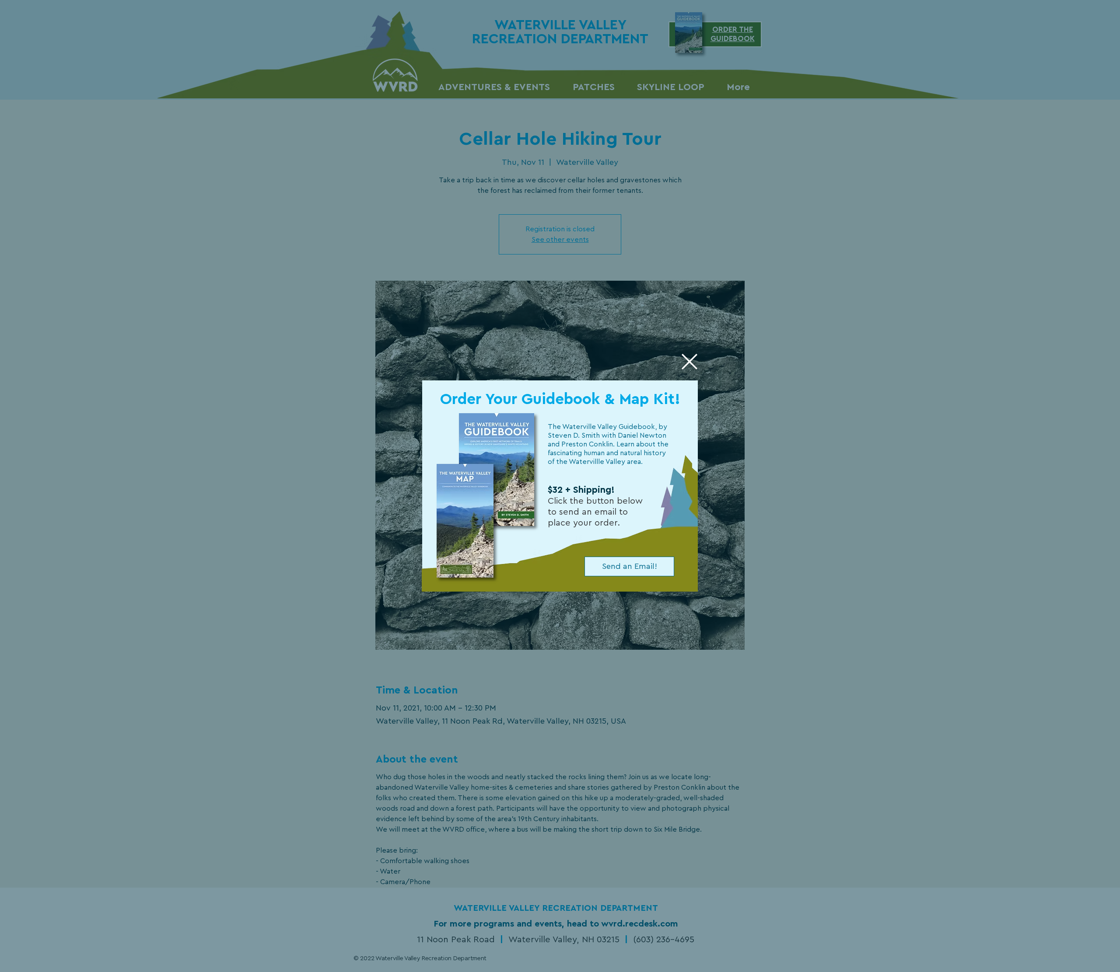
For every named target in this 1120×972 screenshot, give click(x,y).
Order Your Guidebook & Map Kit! (560, 399)
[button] (689, 361)
